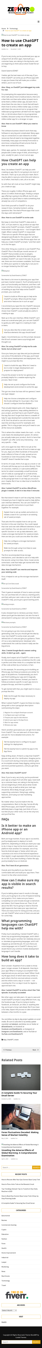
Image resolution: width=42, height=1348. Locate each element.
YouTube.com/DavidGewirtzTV (12, 1034)
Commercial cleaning (9, 1225)
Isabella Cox (5, 49)
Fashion (4, 1239)
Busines (4, 1220)
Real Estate (6, 1276)
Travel (4, 1285)
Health (4, 1248)
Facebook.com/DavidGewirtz (12, 1029)
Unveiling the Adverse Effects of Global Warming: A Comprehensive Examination (19, 1153)
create (16, 1040)
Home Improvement (9, 1253)
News (3, 1271)
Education (5, 1234)
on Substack (13, 1024)
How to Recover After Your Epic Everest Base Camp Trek (21, 1180)
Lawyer (4, 1262)
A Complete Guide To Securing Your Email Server (19, 1094)
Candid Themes (20, 1337)
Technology (6, 1281)
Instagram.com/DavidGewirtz (12, 1031)
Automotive (6, 1216)
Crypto (4, 1229)
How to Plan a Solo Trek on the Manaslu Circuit (18, 1184)
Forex (3, 1243)
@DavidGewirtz (7, 1026)
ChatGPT (10, 1040)
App (5, 1040)
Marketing (5, 1267)
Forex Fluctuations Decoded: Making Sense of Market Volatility (20, 1133)
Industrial (5, 1257)
